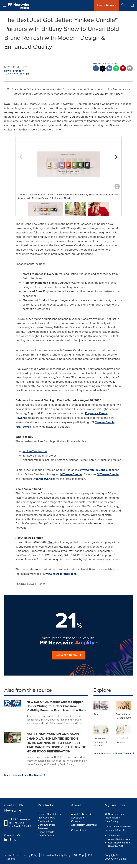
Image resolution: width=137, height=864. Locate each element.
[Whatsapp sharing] (116, 68)
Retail (96, 714)
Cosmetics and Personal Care (124, 716)
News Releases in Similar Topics (112, 753)
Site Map (79, 855)
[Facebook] (10, 839)
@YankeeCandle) (44, 479)
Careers (75, 821)
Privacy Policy (30, 855)
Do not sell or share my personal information (118, 828)
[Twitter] (15, 839)
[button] (68, 164)
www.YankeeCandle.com (98, 470)
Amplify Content (46, 835)
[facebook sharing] (96, 68)
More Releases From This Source (23, 775)
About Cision (78, 817)
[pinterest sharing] (123, 68)
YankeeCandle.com (35, 451)
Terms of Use (11, 855)
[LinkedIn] (6, 839)
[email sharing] (130, 68)
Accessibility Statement (84, 825)
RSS (89, 855)
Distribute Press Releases (46, 826)
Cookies (10, 858)
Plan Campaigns (46, 817)
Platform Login (112, 817)
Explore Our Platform (49, 814)
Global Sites (78, 830)
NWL (51, 542)
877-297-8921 (115, 846)
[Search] (132, 5)
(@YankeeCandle (108, 474)
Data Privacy (111, 821)
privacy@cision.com (119, 839)
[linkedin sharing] (109, 68)
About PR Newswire (82, 814)
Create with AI (45, 821)
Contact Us (10, 835)
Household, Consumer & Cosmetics (100, 742)
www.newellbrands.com (60, 574)
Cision (114, 858)
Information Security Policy (55, 855)
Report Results (46, 832)
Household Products (122, 740)
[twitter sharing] (103, 69)
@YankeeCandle (71, 474)
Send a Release (106, 5)
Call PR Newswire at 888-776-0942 (19, 820)
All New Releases (114, 814)
